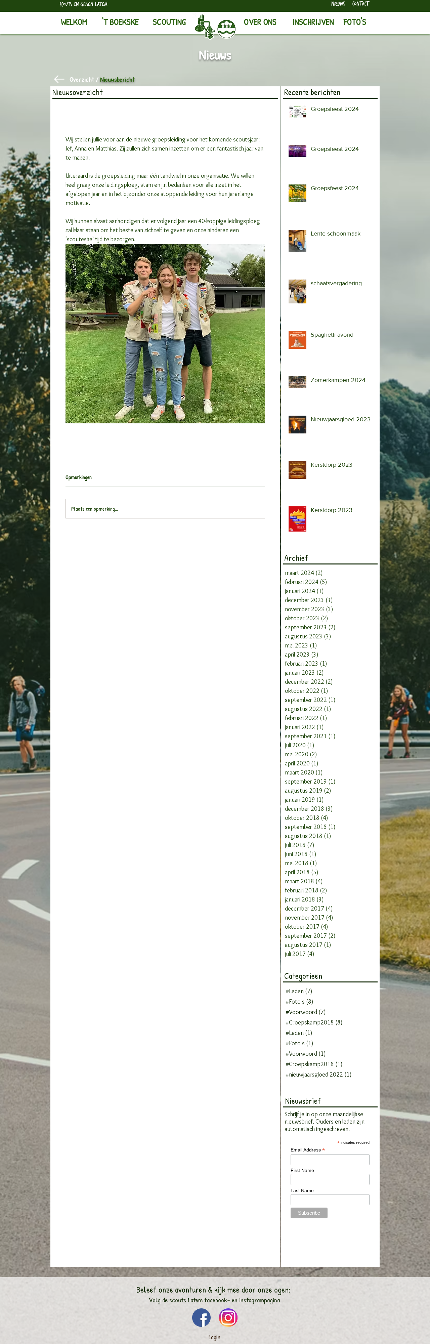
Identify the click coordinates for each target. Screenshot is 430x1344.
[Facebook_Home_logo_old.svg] (201, 1317)
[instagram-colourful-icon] (228, 1317)
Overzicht (82, 79)
